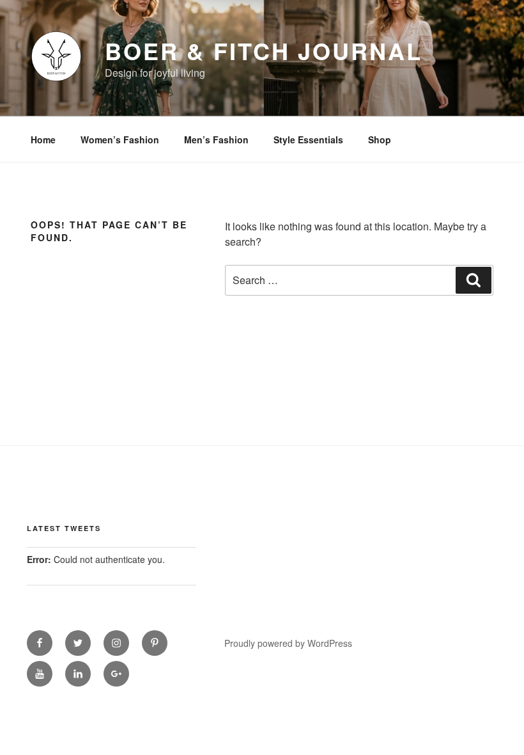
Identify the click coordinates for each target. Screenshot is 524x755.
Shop (379, 139)
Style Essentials (308, 139)
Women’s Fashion (120, 139)
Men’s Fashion (216, 139)
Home (43, 139)
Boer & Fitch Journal (263, 50)
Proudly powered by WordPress (288, 643)
